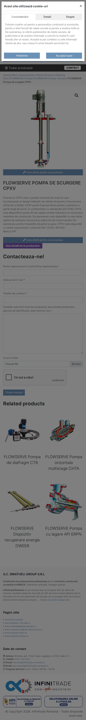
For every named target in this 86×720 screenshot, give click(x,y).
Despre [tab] (70, 16)
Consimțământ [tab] (19, 16)
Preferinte (22, 55)
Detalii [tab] (47, 16)
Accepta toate (64, 55)
